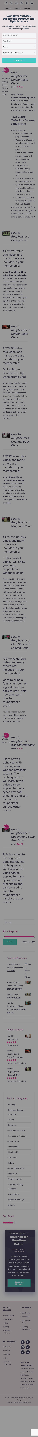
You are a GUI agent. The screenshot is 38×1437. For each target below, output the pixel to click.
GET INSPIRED (19, 60)
